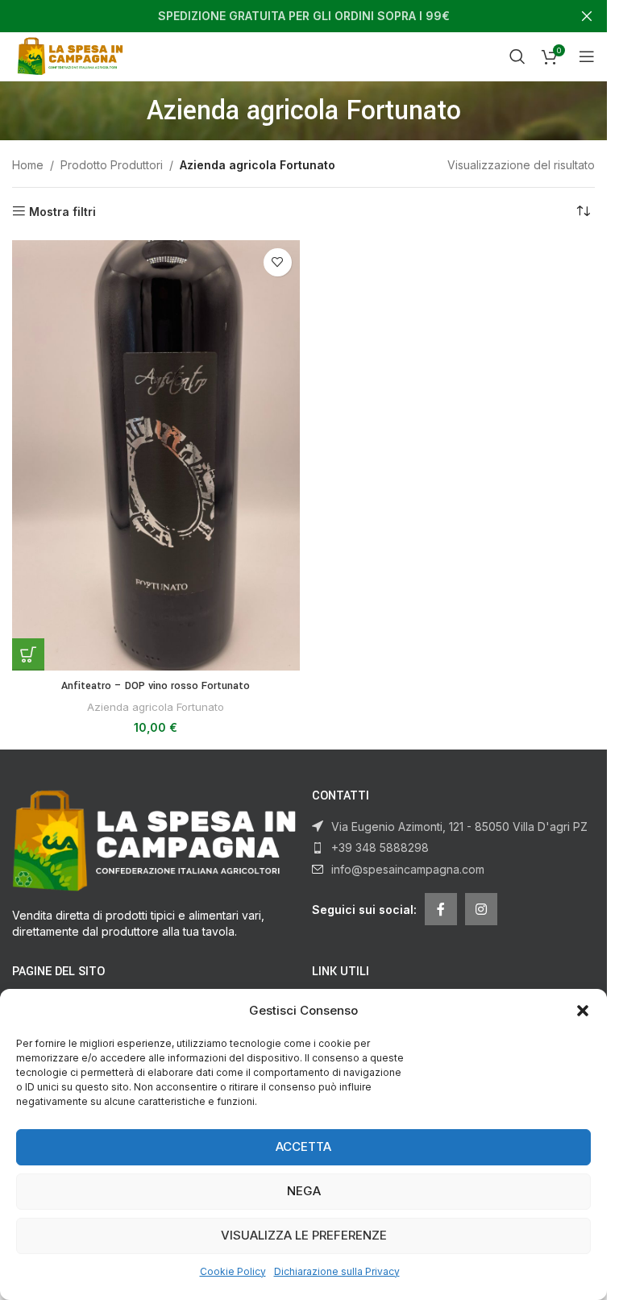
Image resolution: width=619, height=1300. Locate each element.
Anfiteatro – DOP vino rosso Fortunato (155, 686)
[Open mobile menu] (587, 56)
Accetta (303, 1146)
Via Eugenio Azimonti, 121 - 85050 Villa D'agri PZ (459, 826)
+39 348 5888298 (380, 847)
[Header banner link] (303, 16)
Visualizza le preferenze (304, 1235)
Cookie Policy (233, 1271)
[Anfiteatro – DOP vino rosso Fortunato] (156, 455)
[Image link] (154, 839)
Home (28, 165)
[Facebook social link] (441, 909)
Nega (304, 1190)
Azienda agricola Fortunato (155, 706)
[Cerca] (517, 56)
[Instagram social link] (481, 909)
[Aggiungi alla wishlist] (278, 262)
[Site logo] (73, 55)
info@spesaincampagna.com (407, 869)
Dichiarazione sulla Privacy (337, 1271)
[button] (583, 1011)
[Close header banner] (587, 16)
